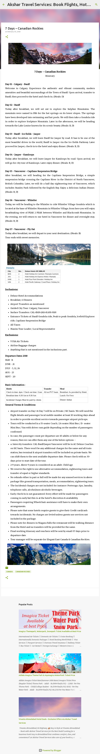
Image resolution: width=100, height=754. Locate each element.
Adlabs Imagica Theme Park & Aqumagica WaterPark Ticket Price (47, 675)
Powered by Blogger (51, 750)
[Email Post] (6, 569)
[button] (6, 37)
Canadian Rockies (23, 571)
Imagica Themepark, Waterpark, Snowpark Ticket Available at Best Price (50, 631)
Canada (9, 571)
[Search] (96, 4)
